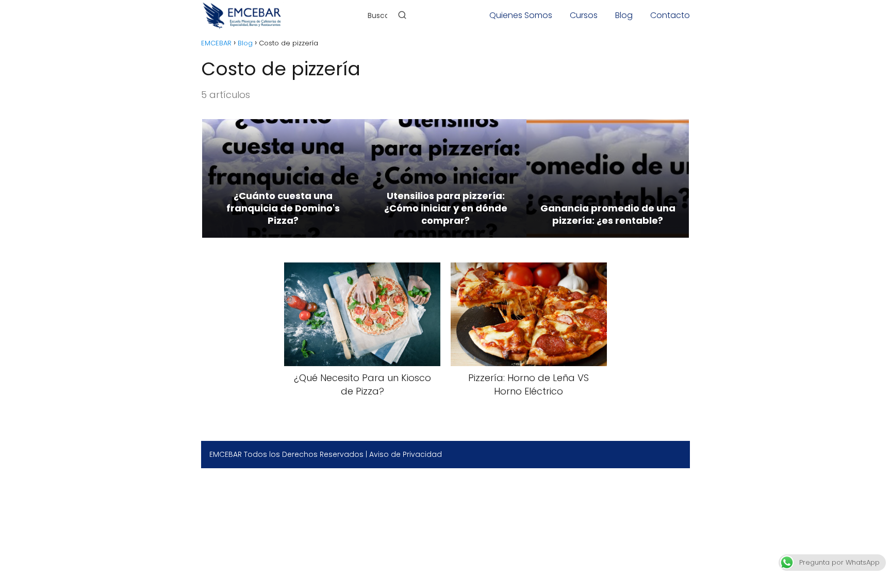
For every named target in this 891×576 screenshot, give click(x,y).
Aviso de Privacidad (405, 454)
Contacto (670, 15)
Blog (624, 15)
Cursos (584, 15)
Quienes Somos (520, 15)
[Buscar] (402, 15)
